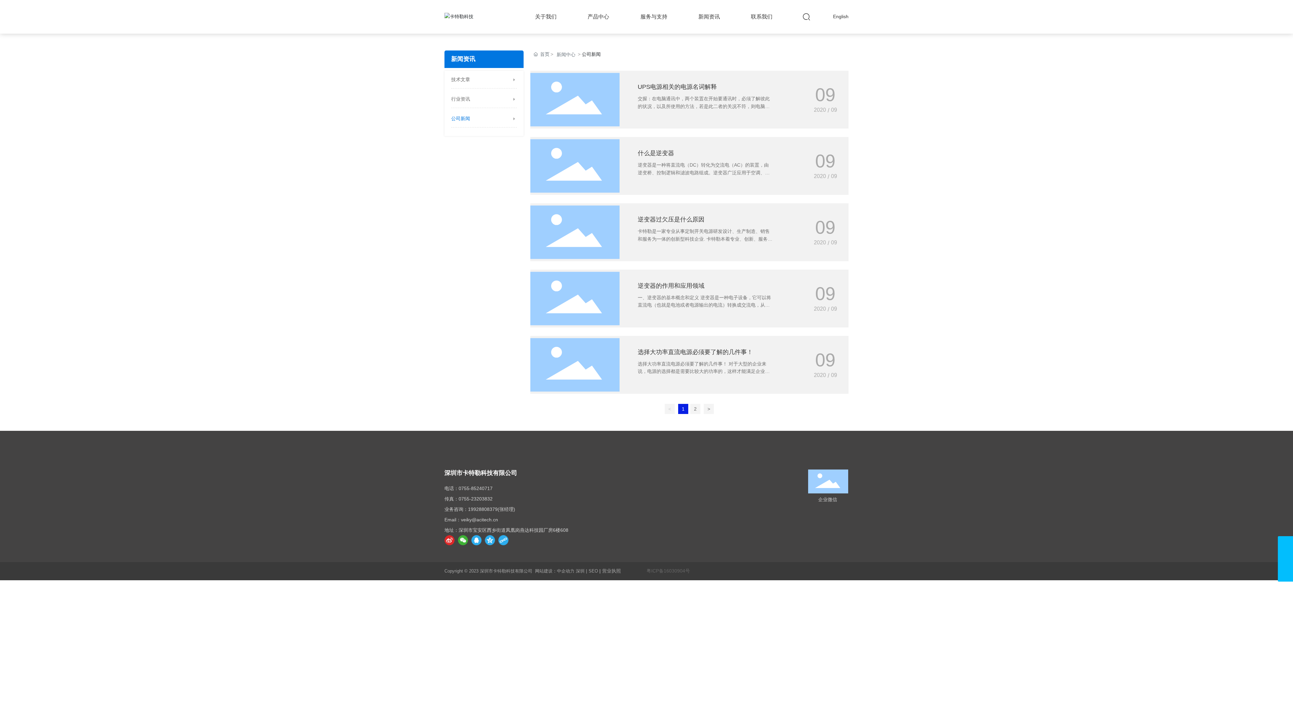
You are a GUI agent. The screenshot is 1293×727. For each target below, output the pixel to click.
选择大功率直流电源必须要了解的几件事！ (695, 352)
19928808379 (483, 509)
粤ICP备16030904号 (668, 571)
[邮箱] (1285, 543)
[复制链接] (503, 540)
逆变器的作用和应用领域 (671, 285)
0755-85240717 (476, 488)
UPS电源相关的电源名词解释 (677, 86)
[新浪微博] (449, 540)
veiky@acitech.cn (479, 519)
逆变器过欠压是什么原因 (671, 219)
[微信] (463, 540)
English (841, 16)
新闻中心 (566, 54)
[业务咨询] (1285, 558)
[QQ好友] (476, 540)
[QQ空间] (490, 540)
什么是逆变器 (656, 153)
